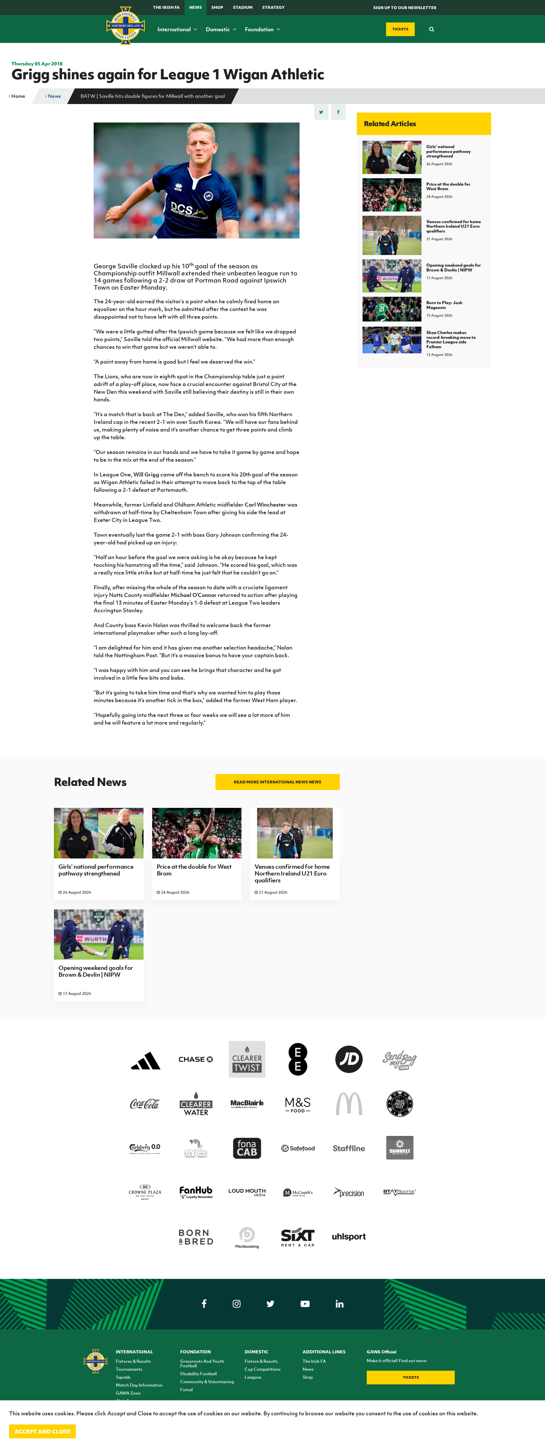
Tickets (411, 1377)
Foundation (260, 29)
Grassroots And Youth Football (202, 1363)
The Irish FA (166, 7)
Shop (217, 7)
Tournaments (129, 1369)
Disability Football (198, 1373)
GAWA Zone (128, 1393)
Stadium (243, 7)
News (195, 7)
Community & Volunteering (207, 1381)
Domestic (218, 29)
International (175, 29)
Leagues (253, 1377)
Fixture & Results (261, 1361)
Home (17, 96)
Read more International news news (277, 782)
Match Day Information (139, 1385)
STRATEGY (273, 7)
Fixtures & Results (133, 1361)
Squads (123, 1377)
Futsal (186, 1389)
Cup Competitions (263, 1369)
